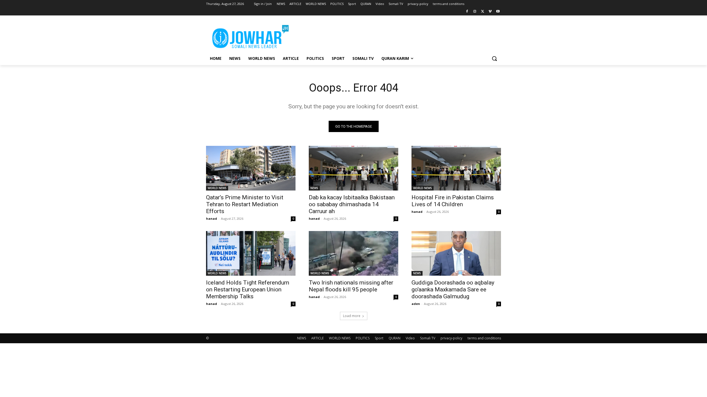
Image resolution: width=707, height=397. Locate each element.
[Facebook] (467, 12)
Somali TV (427, 338)
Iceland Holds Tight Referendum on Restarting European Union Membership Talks (247, 289)
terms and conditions (484, 338)
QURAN (394, 338)
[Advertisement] (394, 35)
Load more (351, 315)
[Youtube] (498, 12)
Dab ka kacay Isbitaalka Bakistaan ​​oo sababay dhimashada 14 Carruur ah (352, 204)
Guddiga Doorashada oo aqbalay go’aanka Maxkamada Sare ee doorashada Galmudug (452, 289)
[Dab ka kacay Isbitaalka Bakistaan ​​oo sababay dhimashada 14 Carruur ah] (353, 168)
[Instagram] (475, 12)
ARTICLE (317, 338)
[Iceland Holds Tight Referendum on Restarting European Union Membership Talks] (251, 253)
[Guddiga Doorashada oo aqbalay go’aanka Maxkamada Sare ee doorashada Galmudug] (456, 253)
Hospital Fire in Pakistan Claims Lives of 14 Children (452, 201)
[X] (482, 12)
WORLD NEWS (217, 188)
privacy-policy (451, 338)
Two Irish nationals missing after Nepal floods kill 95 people (351, 286)
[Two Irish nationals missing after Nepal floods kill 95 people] (353, 253)
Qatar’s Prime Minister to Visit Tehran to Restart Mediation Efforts (244, 204)
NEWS (314, 188)
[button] (494, 58)
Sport (379, 338)
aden (415, 304)
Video (410, 338)
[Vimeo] (490, 12)
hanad (211, 218)
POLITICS (363, 338)
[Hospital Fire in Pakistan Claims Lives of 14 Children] (456, 168)
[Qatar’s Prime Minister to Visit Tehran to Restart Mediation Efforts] (251, 168)
